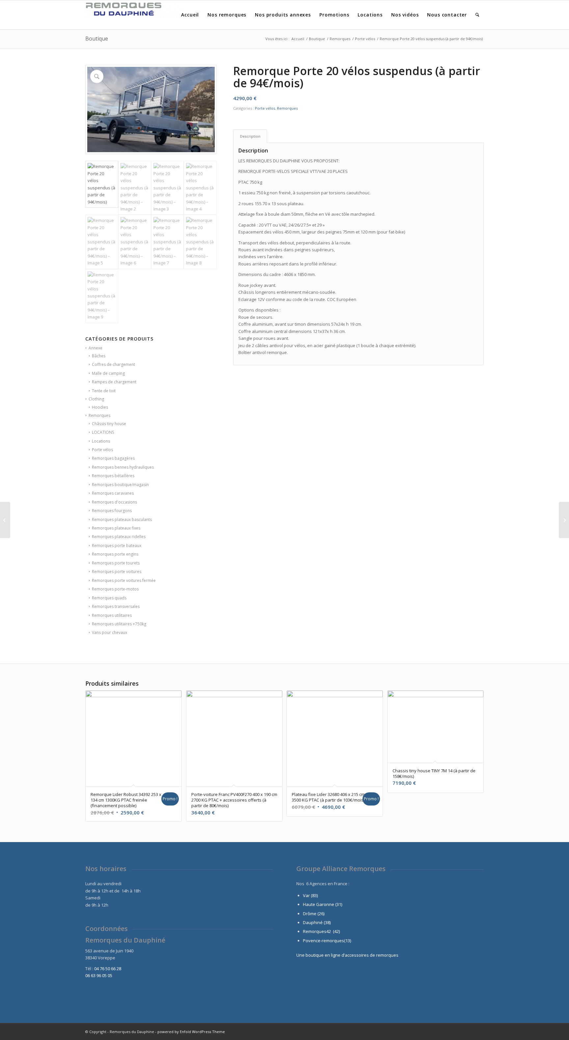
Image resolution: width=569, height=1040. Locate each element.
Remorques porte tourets (116, 563)
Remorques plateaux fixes (116, 528)
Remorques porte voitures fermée (124, 580)
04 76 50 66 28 (107, 969)
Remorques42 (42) (321, 931)
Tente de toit (104, 391)
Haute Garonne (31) (322, 904)
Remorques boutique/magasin (120, 484)
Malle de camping (108, 373)
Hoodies (100, 407)
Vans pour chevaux (109, 632)
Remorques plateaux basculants (122, 519)
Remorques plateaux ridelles (119, 536)
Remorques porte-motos (115, 589)
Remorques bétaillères (113, 476)
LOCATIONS (103, 432)
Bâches (98, 356)
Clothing (96, 399)
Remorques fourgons (112, 510)
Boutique (96, 38)
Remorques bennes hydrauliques (123, 467)
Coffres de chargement (113, 364)
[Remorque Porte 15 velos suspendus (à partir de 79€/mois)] (5, 520)
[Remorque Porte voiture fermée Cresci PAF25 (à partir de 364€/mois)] (564, 520)
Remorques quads (109, 598)
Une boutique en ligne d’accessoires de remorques (347, 955)
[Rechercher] (477, 14)
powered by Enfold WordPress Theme (191, 1031)
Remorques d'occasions (114, 502)
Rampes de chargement (114, 382)
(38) (327, 922)
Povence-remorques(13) (327, 941)
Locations (101, 441)
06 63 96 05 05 (98, 975)
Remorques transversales (116, 606)
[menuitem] (190, 14)
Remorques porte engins (115, 554)
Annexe (95, 348)
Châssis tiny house (109, 423)
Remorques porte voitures (116, 571)
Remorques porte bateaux (116, 545)
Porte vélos (102, 449)
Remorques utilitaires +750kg (119, 624)
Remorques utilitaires (112, 615)
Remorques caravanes (113, 493)
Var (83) (310, 895)
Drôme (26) (313, 914)
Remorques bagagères (113, 458)
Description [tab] (250, 136)
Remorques (99, 415)
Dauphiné (313, 922)
